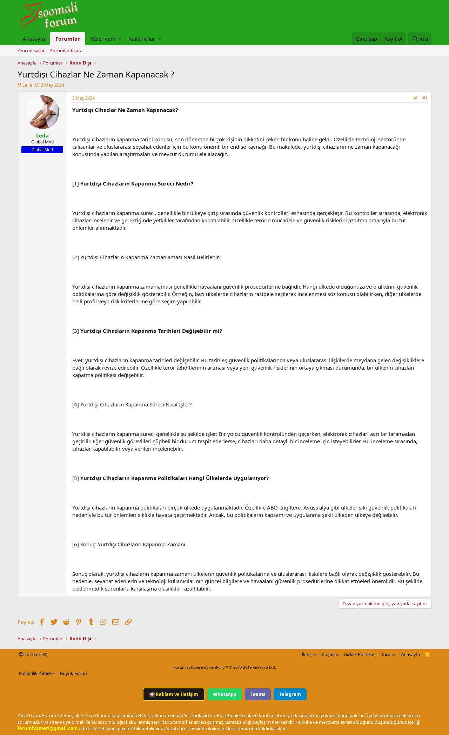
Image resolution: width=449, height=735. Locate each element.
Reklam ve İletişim (173, 694)
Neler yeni (103, 38)
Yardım (388, 654)
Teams (257, 694)
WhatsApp (224, 694)
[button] (119, 38)
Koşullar (330, 654)
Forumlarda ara (66, 50)
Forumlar (67, 38)
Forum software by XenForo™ (224, 667)
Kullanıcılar (141, 38)
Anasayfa (34, 38)
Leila (27, 85)
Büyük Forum (74, 673)
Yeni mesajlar (31, 50)
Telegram (290, 694)
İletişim (309, 654)
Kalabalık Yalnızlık (37, 673)
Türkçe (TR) (35, 654)
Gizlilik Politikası (360, 654)
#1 (425, 98)
